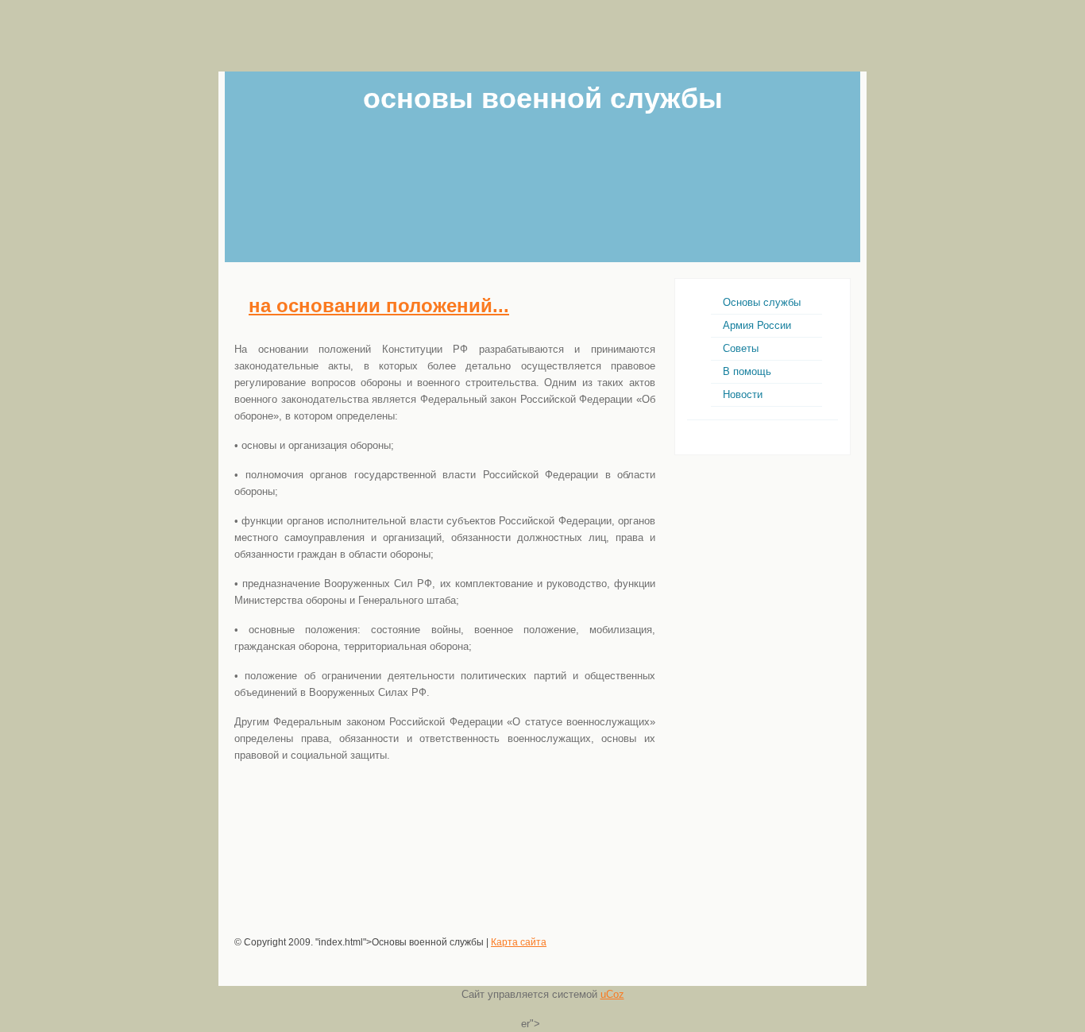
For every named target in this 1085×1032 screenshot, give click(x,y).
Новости (743, 394)
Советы (741, 348)
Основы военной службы (543, 98)
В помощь (747, 371)
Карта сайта (518, 942)
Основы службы (762, 302)
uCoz (612, 994)
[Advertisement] (542, 36)
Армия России (757, 325)
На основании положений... (379, 305)
